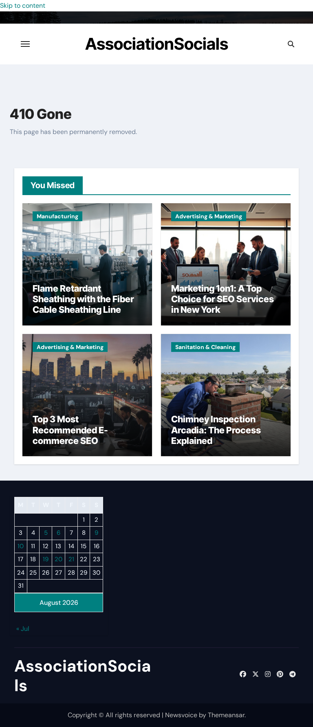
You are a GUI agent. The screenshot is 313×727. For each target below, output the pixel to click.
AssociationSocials (156, 44)
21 (71, 559)
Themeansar (226, 715)
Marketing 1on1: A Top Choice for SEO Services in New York (222, 299)
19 (45, 559)
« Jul (22, 628)
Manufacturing (57, 216)
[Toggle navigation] (25, 44)
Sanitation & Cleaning (205, 347)
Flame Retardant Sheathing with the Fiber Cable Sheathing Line (83, 299)
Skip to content (22, 5)
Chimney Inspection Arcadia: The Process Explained (216, 430)
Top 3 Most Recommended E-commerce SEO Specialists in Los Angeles (70, 441)
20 (58, 559)
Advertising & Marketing (208, 216)
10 (21, 546)
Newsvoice (181, 715)
